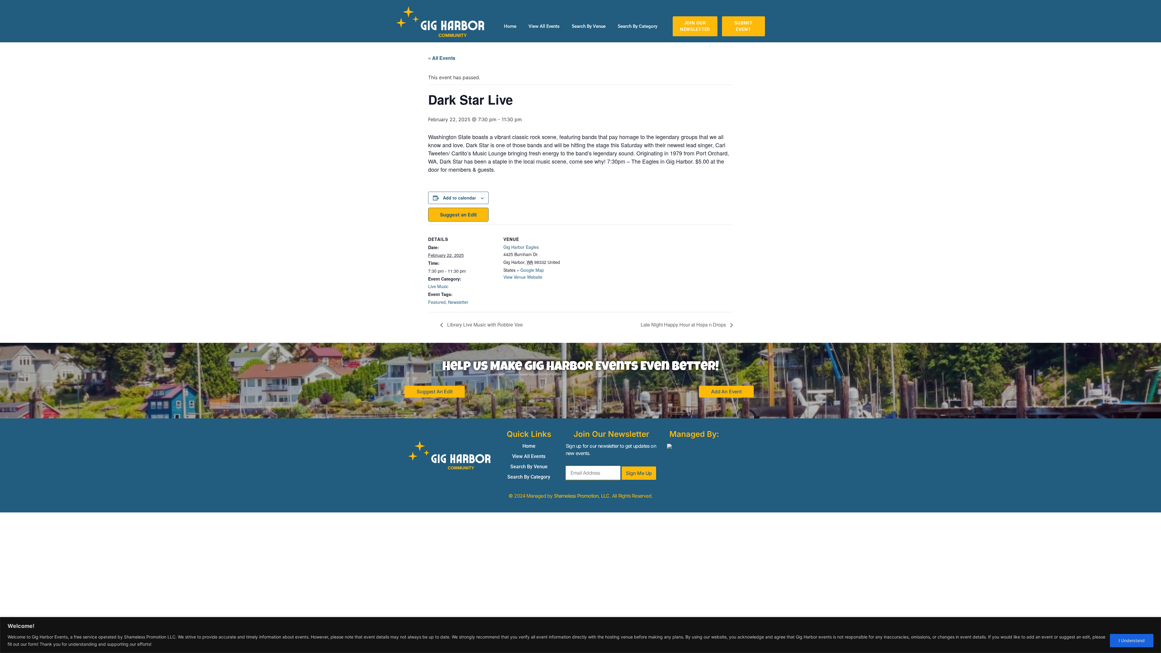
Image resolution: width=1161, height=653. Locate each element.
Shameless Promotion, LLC (582, 496)
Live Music (438, 286)
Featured (437, 302)
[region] (580, 635)
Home (510, 26)
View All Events (544, 26)
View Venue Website (522, 277)
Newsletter (458, 302)
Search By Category (637, 26)
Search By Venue (589, 26)
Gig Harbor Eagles (521, 247)
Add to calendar (459, 198)
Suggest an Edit (458, 215)
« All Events (441, 57)
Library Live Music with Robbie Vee (484, 324)
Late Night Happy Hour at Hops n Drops (684, 324)
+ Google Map (530, 270)
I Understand (1132, 640)
